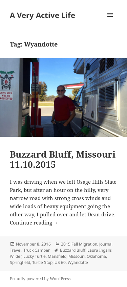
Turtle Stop (42, 262)
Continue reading (34, 222)
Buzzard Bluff (72, 250)
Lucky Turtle (34, 256)
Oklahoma (96, 256)
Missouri (76, 256)
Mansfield (57, 256)
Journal (105, 244)
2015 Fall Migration (79, 244)
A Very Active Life (42, 15)
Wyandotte (78, 262)
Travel (15, 250)
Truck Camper (36, 250)
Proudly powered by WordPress (40, 279)
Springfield (20, 262)
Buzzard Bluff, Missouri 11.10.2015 (62, 159)
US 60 (60, 262)
